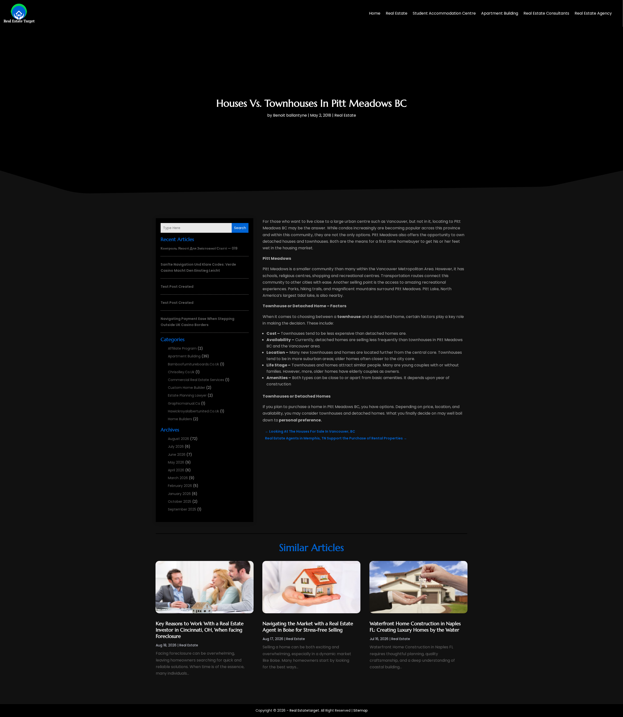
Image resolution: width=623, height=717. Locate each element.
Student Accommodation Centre (444, 13)
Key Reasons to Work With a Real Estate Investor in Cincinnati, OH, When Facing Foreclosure (200, 630)
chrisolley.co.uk (181, 372)
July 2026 (176, 446)
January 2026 (179, 493)
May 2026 (176, 462)
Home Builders (180, 419)
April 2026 (176, 470)
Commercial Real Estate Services (196, 379)
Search (240, 227)
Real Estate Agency (593, 13)
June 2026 (176, 454)
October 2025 (179, 501)
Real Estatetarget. (305, 710)
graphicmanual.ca (184, 403)
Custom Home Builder (186, 387)
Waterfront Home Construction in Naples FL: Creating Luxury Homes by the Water (415, 627)
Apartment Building (499, 13)
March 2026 (178, 477)
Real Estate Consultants (546, 13)
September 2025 (182, 509)
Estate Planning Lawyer (187, 395)
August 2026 (178, 438)
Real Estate (396, 13)
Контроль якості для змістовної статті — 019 (199, 248)
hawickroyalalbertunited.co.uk (193, 411)
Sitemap (360, 710)
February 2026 (180, 485)
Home (374, 13)
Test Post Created (177, 286)
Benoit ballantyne (290, 115)
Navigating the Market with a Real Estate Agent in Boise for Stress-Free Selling (308, 627)
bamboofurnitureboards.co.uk (193, 364)
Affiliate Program (182, 348)
